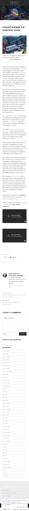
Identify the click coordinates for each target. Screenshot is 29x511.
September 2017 (6, 386)
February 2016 (6, 426)
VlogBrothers (22, 72)
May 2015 (4, 452)
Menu (15, 3)
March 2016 (5, 423)
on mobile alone (12, 121)
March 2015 (5, 458)
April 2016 (4, 420)
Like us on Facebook (11, 340)
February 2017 (6, 403)
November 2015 (6, 435)
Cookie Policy (8, 504)
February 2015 (6, 461)
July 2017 (4, 389)
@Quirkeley (5, 199)
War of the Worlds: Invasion (9, 493)
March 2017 (5, 400)
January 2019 (5, 359)
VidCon (20, 33)
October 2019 (5, 351)
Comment (21, 329)
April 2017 (4, 397)
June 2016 (4, 418)
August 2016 (5, 415)
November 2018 (6, 365)
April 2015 (4, 455)
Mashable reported (15, 176)
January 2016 (5, 429)
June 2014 (4, 473)
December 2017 (6, 383)
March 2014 (5, 476)
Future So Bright (6, 496)
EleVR (22, 161)
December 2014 (6, 467)
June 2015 (4, 450)
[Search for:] (14, 334)
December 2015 (6, 432)
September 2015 (6, 441)
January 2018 (5, 380)
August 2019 (5, 354)
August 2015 (5, 444)
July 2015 (4, 447)
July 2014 (4, 470)
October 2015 (5, 438)
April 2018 (4, 377)
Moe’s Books (5, 490)
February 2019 (6, 357)
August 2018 (5, 374)
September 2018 (6, 371)
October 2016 (5, 412)
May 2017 (4, 394)
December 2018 (6, 362)
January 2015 (5, 464)
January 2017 (5, 406)
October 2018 (5, 368)
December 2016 (6, 409)
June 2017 (4, 391)
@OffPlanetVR (15, 199)
